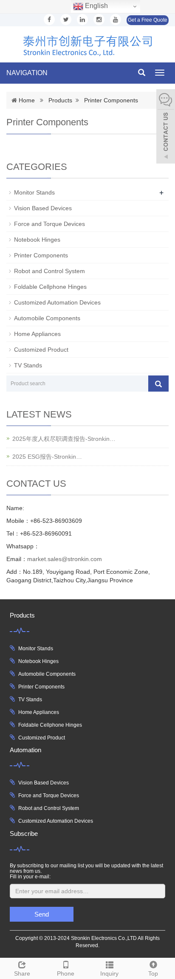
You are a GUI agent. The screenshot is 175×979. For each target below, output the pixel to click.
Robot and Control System (49, 271)
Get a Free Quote (147, 20)
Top (153, 973)
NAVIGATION (27, 72)
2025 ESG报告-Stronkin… (47, 456)
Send (41, 914)
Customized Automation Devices (57, 302)
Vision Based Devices (43, 208)
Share (22, 973)
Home (27, 100)
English (95, 5)
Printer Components (111, 100)
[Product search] (158, 383)
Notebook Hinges (37, 239)
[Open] (165, 127)
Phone (65, 973)
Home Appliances (37, 333)
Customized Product (41, 349)
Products (60, 100)
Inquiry (109, 973)
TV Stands (28, 365)
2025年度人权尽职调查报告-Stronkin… (64, 438)
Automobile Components (47, 318)
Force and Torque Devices (49, 223)
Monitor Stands (34, 192)
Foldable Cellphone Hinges (50, 286)
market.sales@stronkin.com (64, 559)
